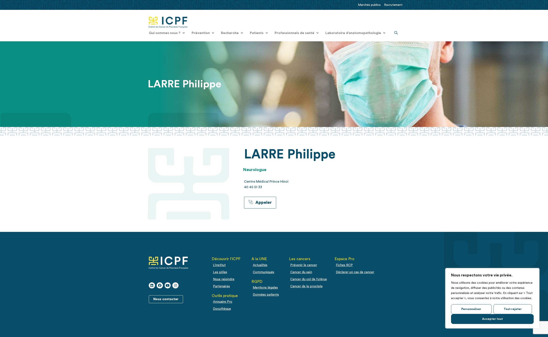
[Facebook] (160, 285)
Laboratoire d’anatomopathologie (353, 33)
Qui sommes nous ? (164, 33)
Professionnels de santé (294, 33)
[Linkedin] (152, 285)
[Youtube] (168, 285)
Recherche (230, 33)
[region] (492, 298)
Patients (257, 33)
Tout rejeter (513, 309)
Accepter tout (492, 319)
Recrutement (393, 4)
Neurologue (254, 170)
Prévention (201, 33)
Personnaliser (471, 309)
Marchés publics (369, 4)
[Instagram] (175, 285)
